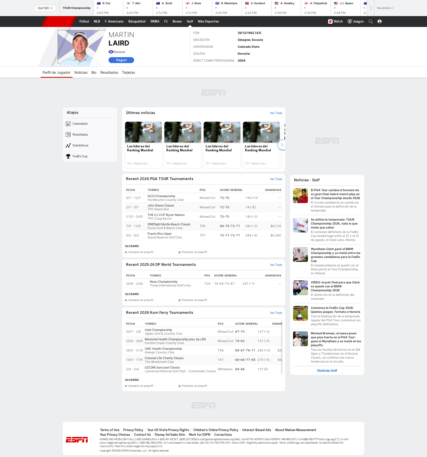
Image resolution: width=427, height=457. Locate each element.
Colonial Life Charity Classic (164, 358)
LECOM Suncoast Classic (162, 367)
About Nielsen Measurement (295, 430)
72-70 (224, 207)
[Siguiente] (370, 8)
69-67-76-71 (245, 350)
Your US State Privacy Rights (168, 430)
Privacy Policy (133, 430)
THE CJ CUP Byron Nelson (166, 215)
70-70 (224, 216)
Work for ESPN (199, 434)
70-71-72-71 (230, 235)
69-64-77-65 (245, 360)
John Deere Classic (161, 205)
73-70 (224, 198)
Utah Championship (158, 330)
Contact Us (142, 434)
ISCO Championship (161, 196)
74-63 (240, 341)
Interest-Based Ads (256, 430)
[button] (371, 21)
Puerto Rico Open (160, 233)
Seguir (121, 60)
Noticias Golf (327, 370)
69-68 (240, 369)
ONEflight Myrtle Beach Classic (169, 224)
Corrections (223, 434)
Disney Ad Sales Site (170, 434)
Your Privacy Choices (115, 434)
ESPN (58, 21)
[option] (143, 145)
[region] (203, 213)
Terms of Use (109, 430)
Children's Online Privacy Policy (215, 430)
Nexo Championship (163, 281)
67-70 (240, 331)
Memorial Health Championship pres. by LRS (175, 339)
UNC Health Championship (163, 348)
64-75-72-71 (230, 226)
